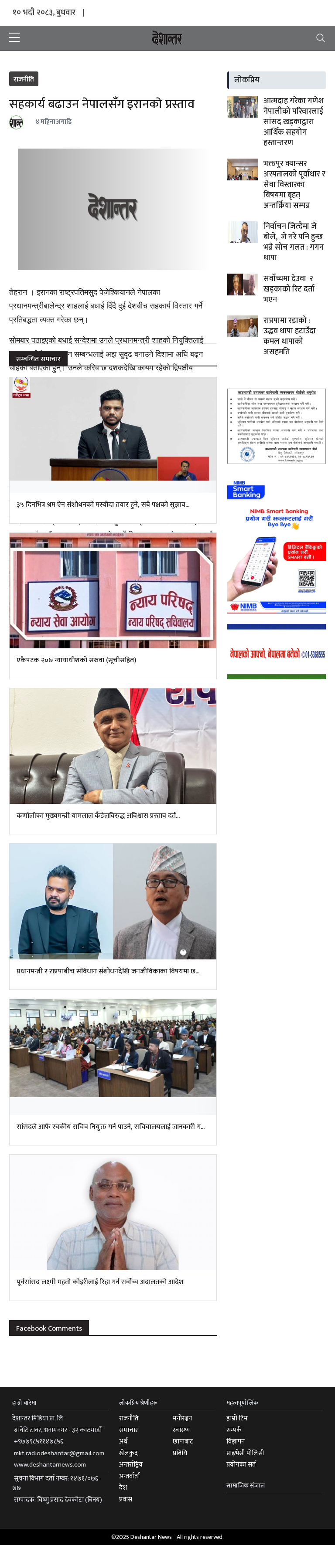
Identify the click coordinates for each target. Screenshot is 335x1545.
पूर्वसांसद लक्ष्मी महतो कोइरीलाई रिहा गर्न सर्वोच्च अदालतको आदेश (100, 1282)
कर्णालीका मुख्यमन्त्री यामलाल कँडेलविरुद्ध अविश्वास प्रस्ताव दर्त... (98, 816)
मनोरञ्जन (182, 1418)
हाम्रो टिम (237, 1418)
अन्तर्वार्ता (129, 1476)
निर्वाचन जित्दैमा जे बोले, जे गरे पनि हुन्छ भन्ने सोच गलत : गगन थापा (293, 242)
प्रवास (125, 1499)
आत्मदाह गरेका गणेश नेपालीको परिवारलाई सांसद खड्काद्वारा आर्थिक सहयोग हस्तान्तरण (293, 122)
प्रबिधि (180, 1453)
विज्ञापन (235, 1441)
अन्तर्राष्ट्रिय (131, 1464)
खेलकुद (128, 1453)
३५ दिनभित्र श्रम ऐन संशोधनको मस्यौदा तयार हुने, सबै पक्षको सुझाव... (103, 505)
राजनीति (24, 79)
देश (123, 1487)
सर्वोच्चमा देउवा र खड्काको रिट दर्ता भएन (288, 289)
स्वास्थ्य (181, 1430)
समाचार (128, 1430)
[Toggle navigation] (320, 38)
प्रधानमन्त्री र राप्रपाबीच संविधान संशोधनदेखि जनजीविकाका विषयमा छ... (108, 971)
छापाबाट (183, 1441)
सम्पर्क (234, 1430)
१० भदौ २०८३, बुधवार (44, 12)
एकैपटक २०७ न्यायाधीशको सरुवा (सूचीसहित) (76, 660)
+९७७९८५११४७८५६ (38, 1441)
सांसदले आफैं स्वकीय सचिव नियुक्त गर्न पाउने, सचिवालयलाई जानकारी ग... (111, 1127)
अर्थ (123, 1441)
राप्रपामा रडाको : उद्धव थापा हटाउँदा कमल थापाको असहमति (289, 336)
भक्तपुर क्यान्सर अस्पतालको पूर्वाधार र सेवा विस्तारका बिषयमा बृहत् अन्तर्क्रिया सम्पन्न (294, 184)
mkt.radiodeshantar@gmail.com (59, 1453)
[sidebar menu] (14, 38)
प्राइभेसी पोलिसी (245, 1453)
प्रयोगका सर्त (241, 1464)
